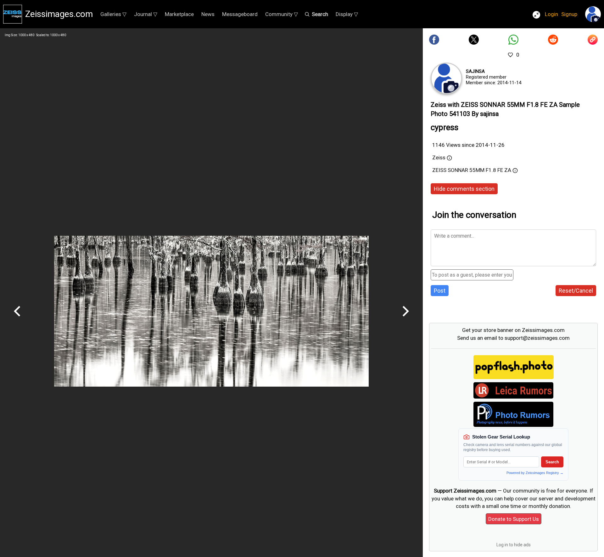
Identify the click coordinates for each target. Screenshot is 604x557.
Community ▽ (281, 14)
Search (552, 462)
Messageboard (240, 14)
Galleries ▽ (113, 14)
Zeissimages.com (59, 14)
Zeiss (438, 157)
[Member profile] (446, 78)
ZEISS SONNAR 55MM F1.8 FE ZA (471, 170)
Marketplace (179, 14)
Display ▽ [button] (347, 14)
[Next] (405, 319)
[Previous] (17, 319)
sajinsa (475, 71)
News (208, 14)
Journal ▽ (145, 14)
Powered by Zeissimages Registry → (534, 473)
